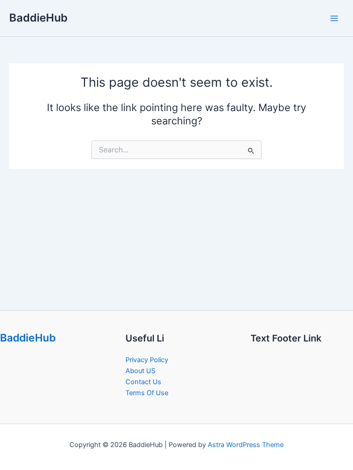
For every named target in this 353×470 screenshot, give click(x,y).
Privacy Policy (146, 360)
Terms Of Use (146, 393)
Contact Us (143, 382)
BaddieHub (38, 17)
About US (140, 371)
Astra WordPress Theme (246, 445)
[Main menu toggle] (334, 18)
